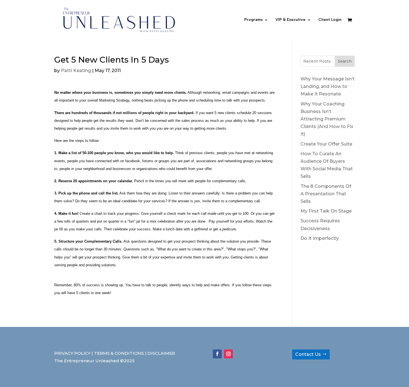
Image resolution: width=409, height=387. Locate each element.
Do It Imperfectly (319, 238)
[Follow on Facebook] (217, 353)
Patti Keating (76, 70)
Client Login (329, 20)
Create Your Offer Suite (326, 144)
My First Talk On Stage (326, 211)
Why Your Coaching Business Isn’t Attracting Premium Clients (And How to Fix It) (326, 119)
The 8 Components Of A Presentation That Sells (325, 194)
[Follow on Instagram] (228, 353)
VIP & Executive (290, 20)
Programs (253, 20)
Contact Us (308, 354)
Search (345, 61)
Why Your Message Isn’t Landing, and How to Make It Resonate (327, 86)
